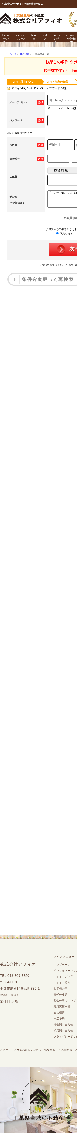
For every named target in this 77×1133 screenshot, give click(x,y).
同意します (66, 233)
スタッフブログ (63, 976)
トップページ (62, 964)
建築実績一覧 (62, 1006)
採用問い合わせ (63, 1030)
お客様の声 (57, 41)
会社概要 (59, 1012)
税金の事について (65, 1000)
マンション (20, 39)
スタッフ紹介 (62, 982)
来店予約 (59, 1018)
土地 (34, 39)
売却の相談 (61, 994)
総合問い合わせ (63, 1024)
